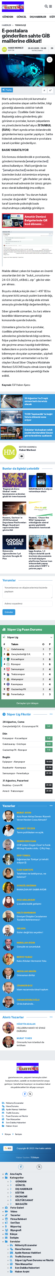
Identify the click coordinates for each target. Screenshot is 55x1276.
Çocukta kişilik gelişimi (29, 904)
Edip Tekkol (24, 856)
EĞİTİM (19, 1192)
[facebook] (20, 1167)
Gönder (9, 612)
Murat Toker (24, 1038)
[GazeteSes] (13, 7)
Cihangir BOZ (25, 986)
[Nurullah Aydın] (8, 944)
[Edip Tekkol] (8, 859)
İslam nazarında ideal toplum (32, 989)
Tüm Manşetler (13, 1119)
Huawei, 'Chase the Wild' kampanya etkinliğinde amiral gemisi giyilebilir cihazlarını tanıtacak (39, 523)
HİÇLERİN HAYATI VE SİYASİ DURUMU (31, 1029)
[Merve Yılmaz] (8, 959)
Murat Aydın (24, 813)
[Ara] (46, 6)
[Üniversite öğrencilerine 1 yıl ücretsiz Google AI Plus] (14, 542)
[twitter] (39, 1167)
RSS (9, 1148)
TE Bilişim (35, 1157)
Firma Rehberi (18, 1219)
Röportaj (15, 1226)
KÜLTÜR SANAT (24, 1200)
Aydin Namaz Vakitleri (16, 1109)
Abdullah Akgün (26, 971)
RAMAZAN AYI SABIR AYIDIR (31, 889)
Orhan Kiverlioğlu (28, 1000)
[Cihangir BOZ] (8, 987)
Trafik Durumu (12, 1113)
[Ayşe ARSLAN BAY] (8, 902)
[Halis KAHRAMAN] (8, 916)
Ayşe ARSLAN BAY (26, 900)
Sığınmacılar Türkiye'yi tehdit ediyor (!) (33, 861)
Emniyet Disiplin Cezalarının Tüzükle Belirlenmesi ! (32, 918)
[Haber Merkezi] (9, 452)
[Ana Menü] (50, 6)
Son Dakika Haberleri (16, 1123)
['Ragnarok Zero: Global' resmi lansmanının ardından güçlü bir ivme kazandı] (14, 480)
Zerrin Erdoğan (26, 841)
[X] (30, 1094)
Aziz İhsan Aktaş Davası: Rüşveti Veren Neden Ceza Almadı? (34, 818)
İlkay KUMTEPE (25, 870)
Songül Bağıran (26, 886)
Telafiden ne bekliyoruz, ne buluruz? (31, 875)
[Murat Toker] (8, 1042)
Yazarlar (15, 1215)
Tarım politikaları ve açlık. (30, 832)
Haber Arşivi (12, 1126)
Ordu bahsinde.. (25, 1004)
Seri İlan (15, 1223)
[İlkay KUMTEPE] (8, 873)
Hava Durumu (12, 1106)
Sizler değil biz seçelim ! (30, 932)
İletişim (18, 1134)
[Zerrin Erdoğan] (8, 845)
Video (13, 1211)
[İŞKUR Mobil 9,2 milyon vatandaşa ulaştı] (41, 480)
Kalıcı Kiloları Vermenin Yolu (31, 961)
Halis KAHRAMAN (26, 913)
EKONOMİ (21, 1196)
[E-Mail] (21, 456)
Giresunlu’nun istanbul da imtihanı (30, 1044)
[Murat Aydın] (8, 816)
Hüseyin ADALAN (26, 1024)
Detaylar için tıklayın (27, 703)
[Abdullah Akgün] (8, 973)
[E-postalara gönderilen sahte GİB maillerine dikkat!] (27, 70)
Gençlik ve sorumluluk (28, 947)
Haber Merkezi (27, 450)
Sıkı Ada (21, 928)
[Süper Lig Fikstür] (51, 714)
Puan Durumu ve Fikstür (17, 1116)
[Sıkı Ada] (8, 930)
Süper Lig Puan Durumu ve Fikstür (34, 1260)
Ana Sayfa (16, 1174)
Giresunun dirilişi (26, 975)
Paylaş (9, 90)
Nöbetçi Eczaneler (15, 1103)
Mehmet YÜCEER (26, 828)
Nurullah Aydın (26, 943)
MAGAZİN (21, 1204)
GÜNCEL (21, 17)
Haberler (6, 25)
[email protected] (37, 161)
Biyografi (15, 1230)
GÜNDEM (7, 17)
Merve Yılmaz (24, 957)
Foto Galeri (17, 1207)
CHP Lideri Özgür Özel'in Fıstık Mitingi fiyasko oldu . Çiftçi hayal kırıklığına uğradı (34, 847)
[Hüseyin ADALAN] (8, 1027)
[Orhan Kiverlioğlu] (8, 1002)
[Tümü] (51, 806)
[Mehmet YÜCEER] (8, 830)
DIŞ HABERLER (38, 17)
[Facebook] (24, 1094)
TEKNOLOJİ (20, 25)
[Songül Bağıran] (8, 887)
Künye (8, 1134)
